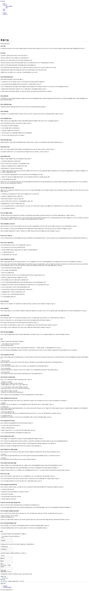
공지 (4, 3)
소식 (4, 9)
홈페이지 (3, 558)
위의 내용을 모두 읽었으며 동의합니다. (11, 343)
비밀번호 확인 (4, 546)
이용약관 (5, 586)
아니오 (6, 578)
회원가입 (5, 14)
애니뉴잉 (3, 1)
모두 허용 (4, 581)
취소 (5, 583)
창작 (4, 10)
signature (2, 566)
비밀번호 (3, 540)
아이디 (2, 537)
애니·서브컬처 (9, 6)
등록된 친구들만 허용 (13, 581)
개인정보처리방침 (7, 587)
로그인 (4, 12)
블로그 (2, 561)
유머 (7, 7)
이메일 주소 (4, 549)
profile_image (3, 570)
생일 (2, 563)
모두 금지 (21, 581)
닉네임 (2, 555)
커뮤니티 (5, 4)
